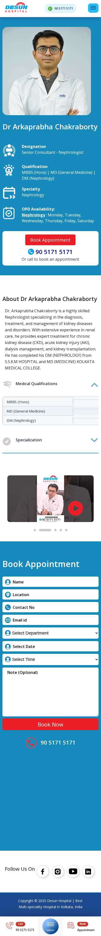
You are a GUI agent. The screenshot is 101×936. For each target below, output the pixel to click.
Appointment (85, 930)
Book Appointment (50, 240)
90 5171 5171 (63, 8)
